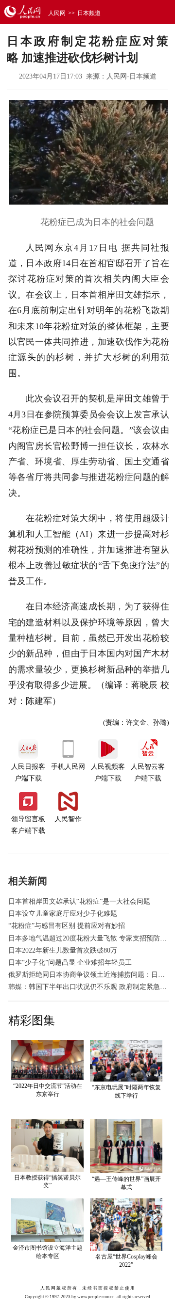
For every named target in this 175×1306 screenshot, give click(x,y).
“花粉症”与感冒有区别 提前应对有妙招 (66, 925)
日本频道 (89, 13)
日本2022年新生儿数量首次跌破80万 (62, 950)
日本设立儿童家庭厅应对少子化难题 (62, 913)
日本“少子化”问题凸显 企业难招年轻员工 (70, 962)
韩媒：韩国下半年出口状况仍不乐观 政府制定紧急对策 (91, 986)
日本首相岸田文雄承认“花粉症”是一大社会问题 (79, 901)
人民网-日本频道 (131, 76)
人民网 (57, 13)
